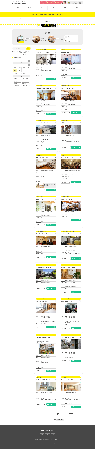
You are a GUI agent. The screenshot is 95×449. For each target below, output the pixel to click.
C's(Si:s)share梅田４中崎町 (59, 40)
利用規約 (40, 439)
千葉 (53, 7)
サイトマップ (43, 441)
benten (69, 41)
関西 (65, 7)
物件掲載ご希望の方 (50, 441)
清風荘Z (26, 40)
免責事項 (55, 439)
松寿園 (69, 37)
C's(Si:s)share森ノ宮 (44, 40)
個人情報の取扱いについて (48, 439)
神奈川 (29, 7)
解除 (29, 65)
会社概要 (36, 439)
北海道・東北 (28, 70)
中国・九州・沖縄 (24, 70)
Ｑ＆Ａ (59, 439)
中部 (77, 7)
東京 (18, 7)
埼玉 (42, 7)
